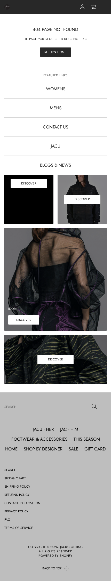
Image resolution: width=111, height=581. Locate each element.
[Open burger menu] (105, 7)
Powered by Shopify (55, 556)
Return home (55, 52)
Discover (28, 183)
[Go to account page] (82, 7)
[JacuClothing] (7, 7)
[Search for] (94, 406)
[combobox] (46, 406)
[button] (93, 7)
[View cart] (93, 7)
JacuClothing (71, 547)
